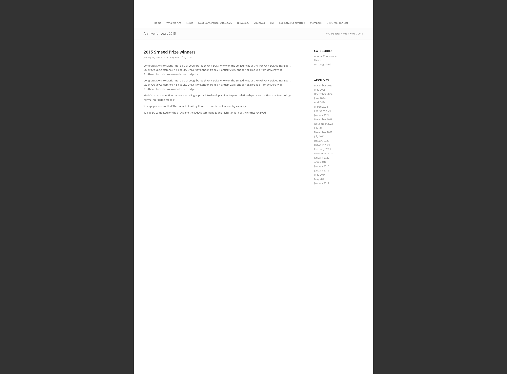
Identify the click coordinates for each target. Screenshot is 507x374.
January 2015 (321, 170)
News (317, 60)
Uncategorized (173, 57)
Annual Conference (325, 56)
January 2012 (321, 183)
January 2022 (321, 141)
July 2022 (319, 136)
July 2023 (319, 128)
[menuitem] (157, 23)
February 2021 (322, 149)
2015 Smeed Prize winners (169, 52)
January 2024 (321, 115)
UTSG (189, 57)
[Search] (353, 23)
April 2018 (320, 162)
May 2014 (319, 174)
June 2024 (319, 98)
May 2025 (319, 89)
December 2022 (323, 132)
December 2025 (323, 85)
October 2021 (322, 145)
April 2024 (320, 102)
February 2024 (322, 111)
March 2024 (321, 106)
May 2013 (319, 179)
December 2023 (323, 119)
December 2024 (323, 94)
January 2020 (321, 157)
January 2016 (321, 166)
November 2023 (323, 123)
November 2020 (323, 153)
